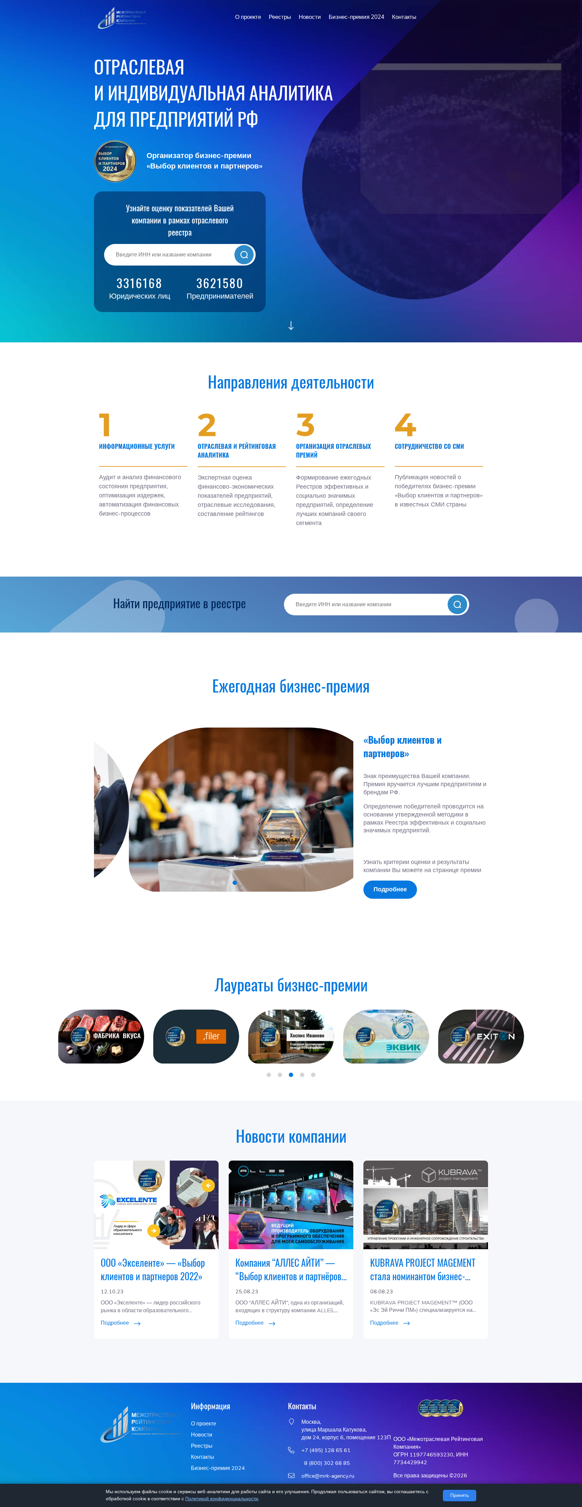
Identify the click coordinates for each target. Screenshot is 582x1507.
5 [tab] (313, 1075)
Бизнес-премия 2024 (356, 17)
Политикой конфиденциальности (221, 1499)
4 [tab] (302, 1075)
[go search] (244, 255)
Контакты (404, 17)
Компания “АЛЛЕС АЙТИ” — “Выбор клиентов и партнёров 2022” (288, 1269)
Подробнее (390, 889)
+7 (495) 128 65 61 (326, 1450)
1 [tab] (213, 883)
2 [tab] (224, 883)
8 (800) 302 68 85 (325, 1463)
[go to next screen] (291, 326)
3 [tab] (235, 883)
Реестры (280, 17)
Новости (310, 17)
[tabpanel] (223, 810)
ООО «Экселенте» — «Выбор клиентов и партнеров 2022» (153, 1269)
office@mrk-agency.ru (327, 1476)
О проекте (248, 17)
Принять (459, 1495)
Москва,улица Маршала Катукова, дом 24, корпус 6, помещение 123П (346, 1429)
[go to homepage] (121, 17)
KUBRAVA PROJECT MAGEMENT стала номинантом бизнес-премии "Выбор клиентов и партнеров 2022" (423, 1269)
